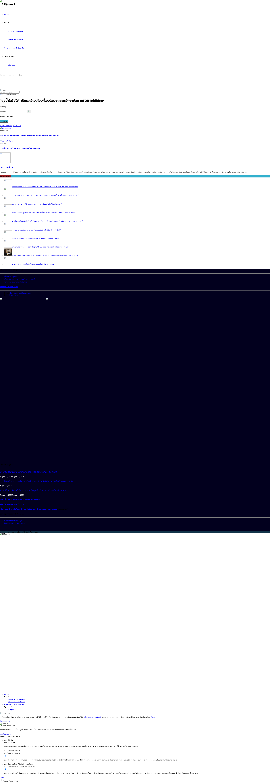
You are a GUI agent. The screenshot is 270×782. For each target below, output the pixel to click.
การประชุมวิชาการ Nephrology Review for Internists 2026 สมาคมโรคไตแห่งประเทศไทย (37, 481)
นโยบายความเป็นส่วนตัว (93, 717)
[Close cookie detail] (1, 781)
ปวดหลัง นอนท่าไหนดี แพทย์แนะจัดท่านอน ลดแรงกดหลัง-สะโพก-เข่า (29, 472)
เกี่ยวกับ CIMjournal (11, 277)
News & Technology (16, 31)
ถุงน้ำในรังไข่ (16, 126)
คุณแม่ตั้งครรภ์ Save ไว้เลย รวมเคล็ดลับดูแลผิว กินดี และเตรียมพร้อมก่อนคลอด (33, 490)
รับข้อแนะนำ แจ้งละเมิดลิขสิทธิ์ (15, 282)
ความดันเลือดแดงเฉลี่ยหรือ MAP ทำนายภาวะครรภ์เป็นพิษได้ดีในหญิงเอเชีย (29, 135)
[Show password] (29, 111)
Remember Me (6, 116)
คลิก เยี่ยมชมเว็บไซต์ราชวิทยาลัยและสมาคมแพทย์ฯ (20, 499)
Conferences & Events (14, 48)
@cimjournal (13, 295)
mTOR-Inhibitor (5, 126)
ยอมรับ (7, 722)
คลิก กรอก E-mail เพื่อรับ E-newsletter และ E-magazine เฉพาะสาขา (28, 509)
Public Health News (15, 39)
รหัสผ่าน (3, 111)
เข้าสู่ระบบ (11, 65)
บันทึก (2, 778)
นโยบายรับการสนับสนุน (13, 521)
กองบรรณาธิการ (6, 167)
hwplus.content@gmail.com (20, 293)
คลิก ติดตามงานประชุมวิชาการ (12, 504)
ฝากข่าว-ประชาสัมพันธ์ (9, 287)
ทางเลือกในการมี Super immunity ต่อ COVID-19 (20, 148)
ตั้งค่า (153, 717)
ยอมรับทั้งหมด (5, 734)
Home (6, 14)
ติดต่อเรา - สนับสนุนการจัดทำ (15, 523)
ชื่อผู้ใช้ (2, 106)
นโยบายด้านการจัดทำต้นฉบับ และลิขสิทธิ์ (19, 279)
